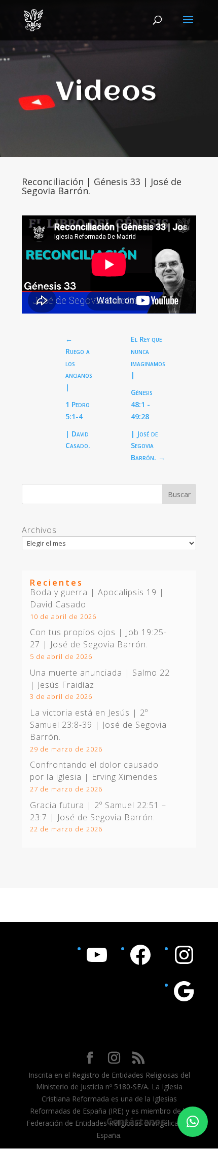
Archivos (39, 530)
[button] (192, 1122)
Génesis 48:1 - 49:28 (142, 404)
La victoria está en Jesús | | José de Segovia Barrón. (98, 724)
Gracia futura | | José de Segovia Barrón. (98, 811)
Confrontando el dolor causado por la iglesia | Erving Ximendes (94, 770)
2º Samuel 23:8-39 (89, 718)
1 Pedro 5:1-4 (77, 410)
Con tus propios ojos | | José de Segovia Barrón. (98, 638)
